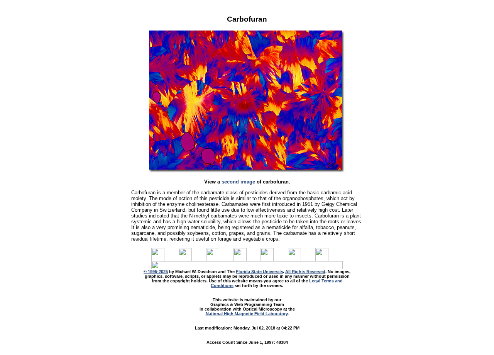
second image (238, 182)
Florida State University (259, 271)
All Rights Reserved (305, 271)
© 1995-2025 (156, 271)
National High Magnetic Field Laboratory (247, 313)
